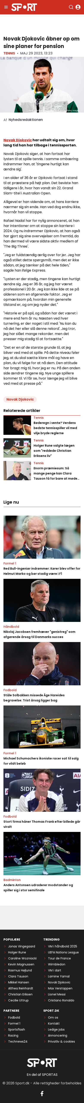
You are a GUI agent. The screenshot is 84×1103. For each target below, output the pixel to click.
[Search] (71, 7)
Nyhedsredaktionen (26, 120)
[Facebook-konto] (42, 1093)
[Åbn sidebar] (6, 7)
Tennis (9, 53)
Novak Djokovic (17, 140)
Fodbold (10, 690)
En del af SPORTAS (42, 1074)
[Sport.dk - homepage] (24, 7)
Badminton (12, 880)
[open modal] (78, 7)
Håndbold (11, 626)
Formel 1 (9, 563)
